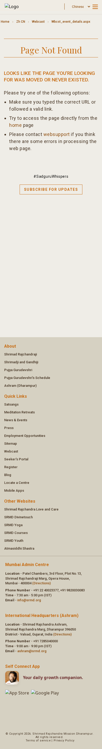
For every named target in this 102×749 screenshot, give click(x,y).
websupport (56, 134)
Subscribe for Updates (51, 189)
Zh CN (20, 21)
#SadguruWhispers (50, 176)
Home (5, 21)
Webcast (38, 21)
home (15, 125)
